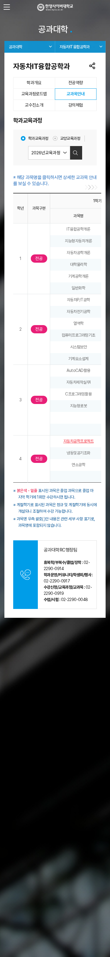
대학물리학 (78, 264)
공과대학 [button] (15, 46)
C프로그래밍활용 (78, 394)
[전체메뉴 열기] (6, 7)
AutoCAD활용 (78, 370)
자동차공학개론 (78, 252)
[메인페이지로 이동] (55, 7)
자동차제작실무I (78, 382)
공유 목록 (92, 66)
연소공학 (78, 464)
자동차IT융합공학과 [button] (75, 46)
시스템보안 (78, 347)
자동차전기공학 (78, 311)
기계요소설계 (78, 358)
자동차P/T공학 (78, 299)
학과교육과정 (38, 138)
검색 (75, 153)
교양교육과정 (70, 138)
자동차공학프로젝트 (78, 441)
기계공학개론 (78, 276)
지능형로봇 (78, 405)
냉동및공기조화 (78, 453)
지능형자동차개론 (78, 241)
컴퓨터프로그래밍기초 (78, 335)
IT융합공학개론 (78, 229)
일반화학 (78, 288)
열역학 (78, 323)
